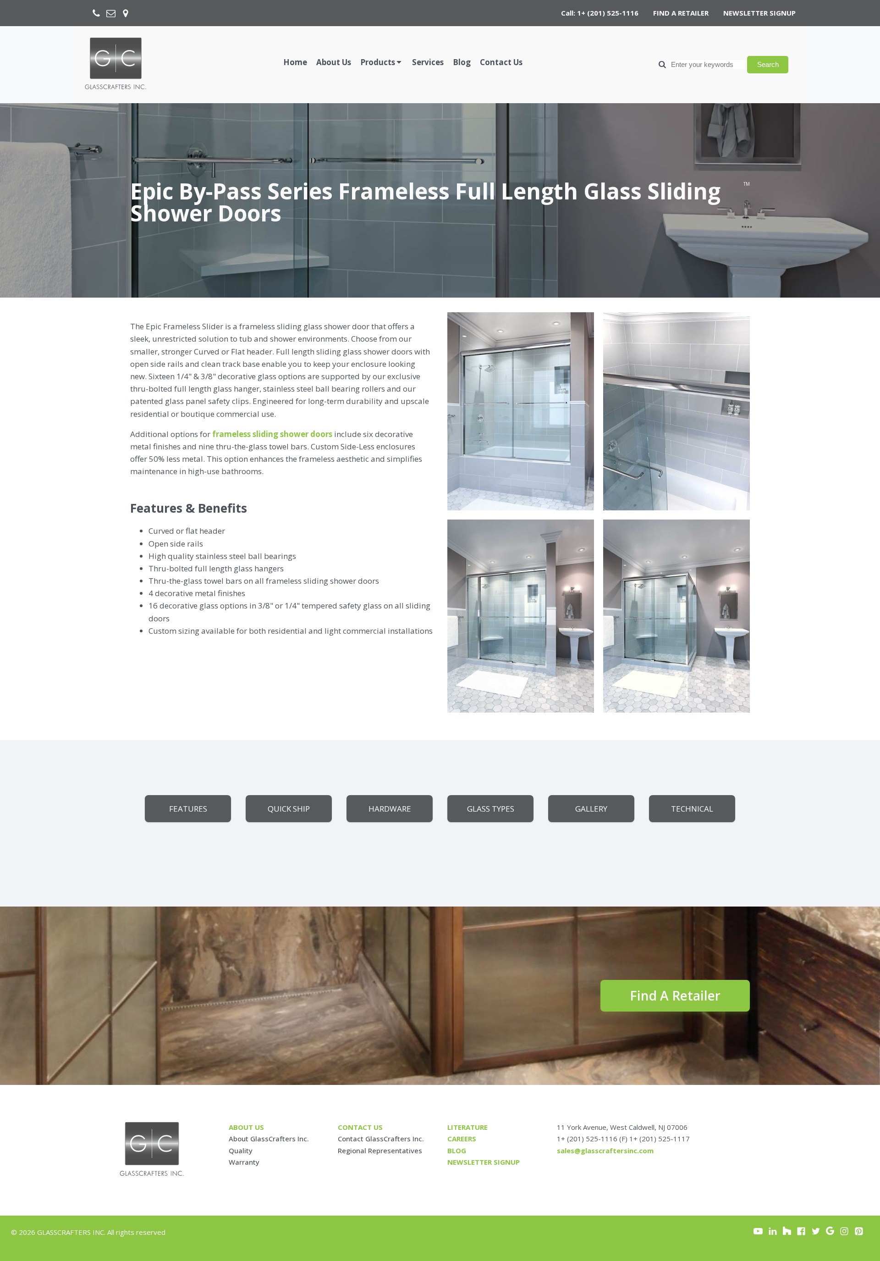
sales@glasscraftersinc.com (605, 1150)
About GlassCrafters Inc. (269, 1138)
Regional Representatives (380, 1150)
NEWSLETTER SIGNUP (759, 12)
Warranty (244, 1162)
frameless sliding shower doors (272, 434)
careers (461, 1138)
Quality (241, 1150)
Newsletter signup (483, 1162)
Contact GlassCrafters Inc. (381, 1138)
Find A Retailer (675, 995)
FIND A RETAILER (681, 12)
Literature (467, 1127)
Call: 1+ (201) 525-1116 (599, 12)
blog (456, 1150)
